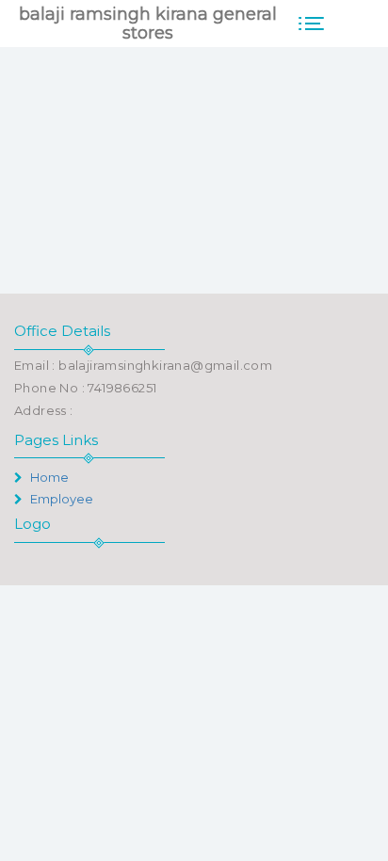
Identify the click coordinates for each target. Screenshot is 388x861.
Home (48, 477)
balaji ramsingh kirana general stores (148, 23)
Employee (60, 498)
